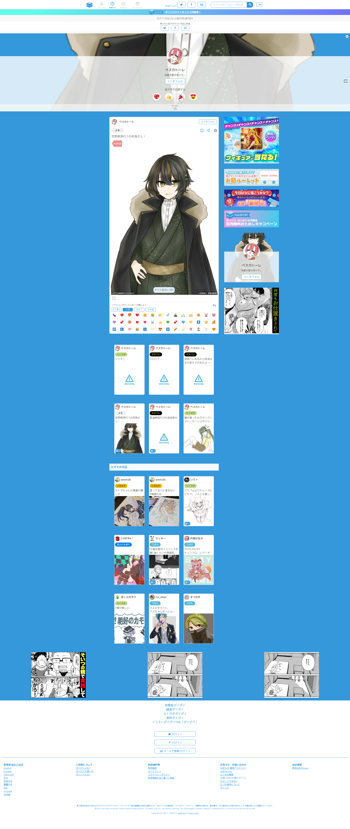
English (7, 768)
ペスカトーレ (175, 70)
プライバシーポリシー (159, 774)
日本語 (7, 794)
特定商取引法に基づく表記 (161, 777)
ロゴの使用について (230, 784)
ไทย (5, 787)
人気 (128, 309)
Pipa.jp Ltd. (193, 813)
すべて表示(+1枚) (164, 290)
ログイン (176, 734)
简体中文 (8, 781)
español (8, 771)
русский (8, 791)
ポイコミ (224, 787)
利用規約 (152, 768)
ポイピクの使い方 (84, 771)
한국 (6, 777)
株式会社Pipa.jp (300, 768)
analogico (181, 813)
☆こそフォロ (175, 81)
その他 (151, 309)
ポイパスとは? (83, 774)
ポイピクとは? (83, 768)
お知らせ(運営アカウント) (233, 768)
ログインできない (229, 781)
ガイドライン (154, 771)
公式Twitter (226, 771)
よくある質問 (226, 774)
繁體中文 (8, 784)
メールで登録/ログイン (176, 751)
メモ (117, 130)
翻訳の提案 (17, 764)
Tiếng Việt (9, 774)
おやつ (139, 309)
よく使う (116, 309)
